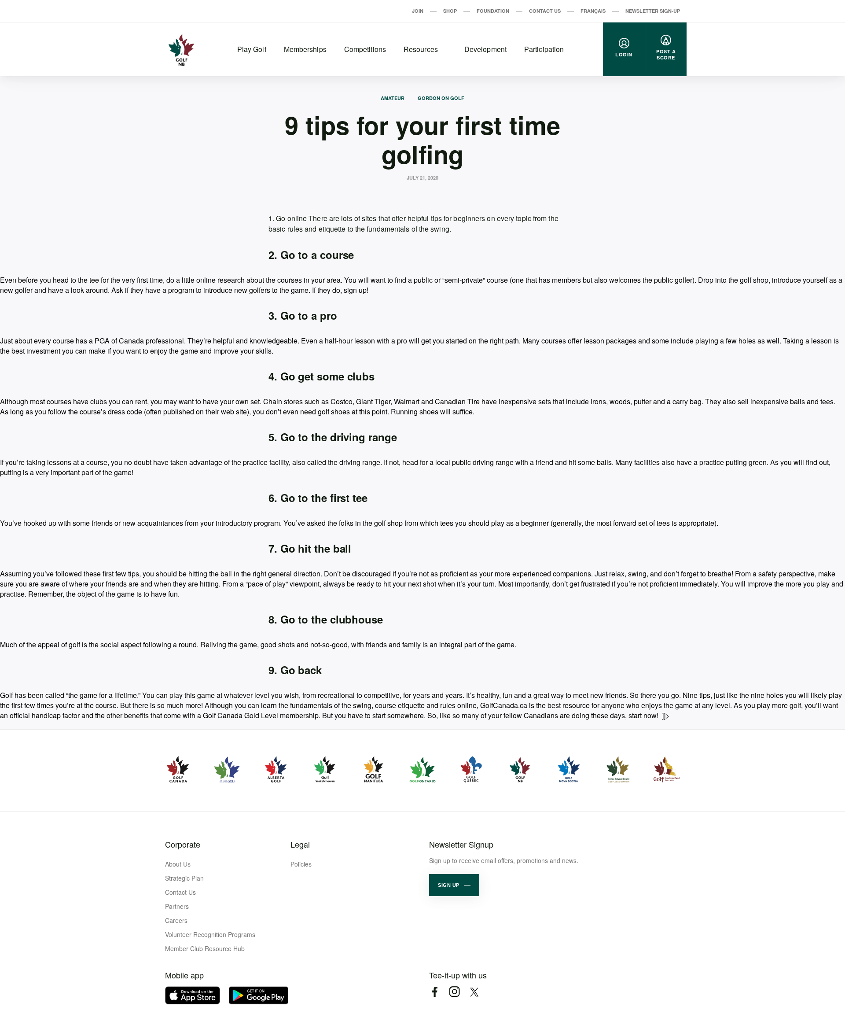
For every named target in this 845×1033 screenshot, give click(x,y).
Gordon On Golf (441, 98)
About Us (178, 864)
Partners (177, 906)
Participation (544, 49)
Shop (450, 10)
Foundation (493, 10)
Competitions (365, 49)
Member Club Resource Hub (205, 948)
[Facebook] (434, 991)
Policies (301, 864)
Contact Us (545, 10)
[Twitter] (474, 991)
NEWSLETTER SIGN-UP (652, 10)
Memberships (305, 49)
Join (417, 10)
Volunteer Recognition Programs (210, 934)
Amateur (392, 98)
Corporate (182, 844)
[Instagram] (454, 991)
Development (485, 49)
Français (593, 10)
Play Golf (251, 49)
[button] (454, 885)
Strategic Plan (184, 878)
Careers (176, 920)
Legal (300, 844)
